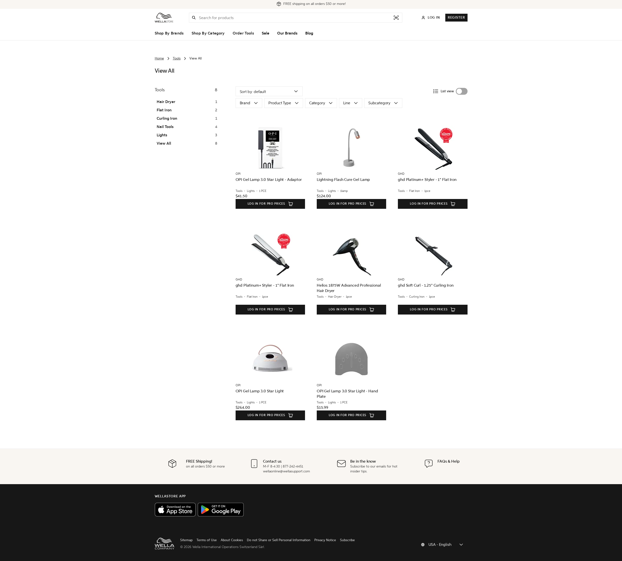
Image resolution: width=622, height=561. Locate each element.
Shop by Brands (169, 33)
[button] (194, 17)
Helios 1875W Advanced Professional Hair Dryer (349, 288)
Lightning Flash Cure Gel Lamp (343, 179)
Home (159, 58)
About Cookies (232, 540)
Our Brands (287, 33)
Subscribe (347, 540)
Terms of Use (206, 540)
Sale (265, 33)
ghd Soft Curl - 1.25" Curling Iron (426, 285)
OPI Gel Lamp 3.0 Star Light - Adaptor (269, 179)
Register (456, 17)
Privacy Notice (325, 540)
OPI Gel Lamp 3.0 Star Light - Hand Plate (347, 394)
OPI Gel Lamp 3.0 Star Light (260, 391)
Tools (177, 58)
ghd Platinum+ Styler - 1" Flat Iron (427, 179)
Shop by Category (208, 33)
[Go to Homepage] (164, 18)
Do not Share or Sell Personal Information (278, 540)
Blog (309, 33)
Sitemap (186, 540)
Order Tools (243, 33)
